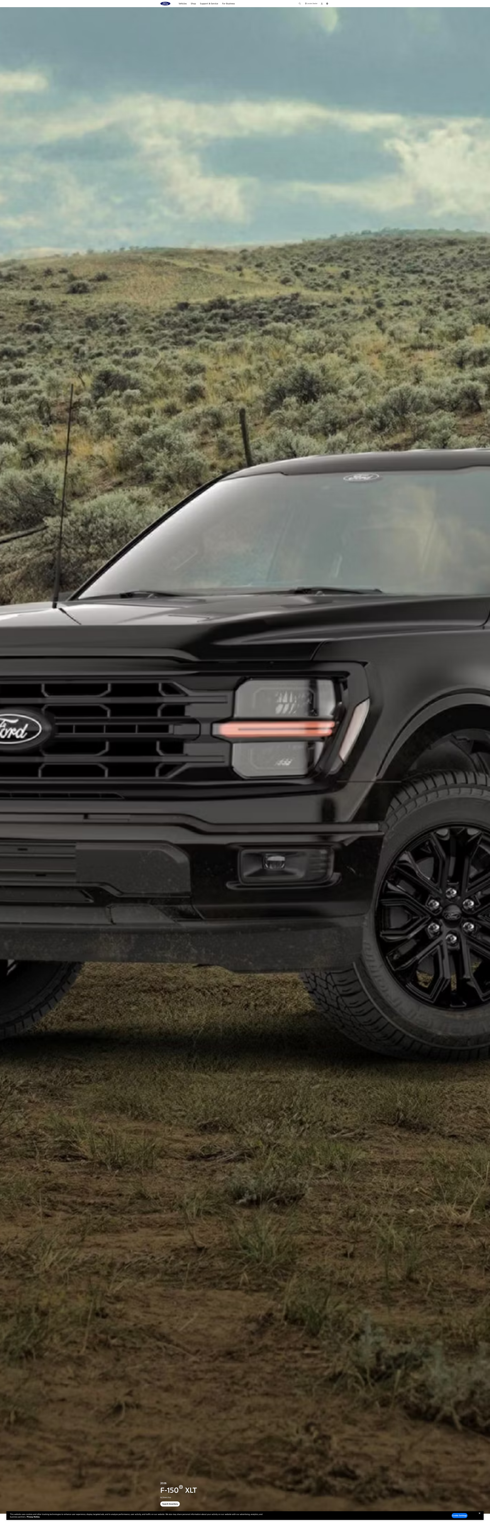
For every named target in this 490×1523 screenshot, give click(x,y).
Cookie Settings (459, 1515)
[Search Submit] (300, 4)
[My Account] (321, 3)
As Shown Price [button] (165, 1497)
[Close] (479, 1515)
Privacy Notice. (33, 1517)
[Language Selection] (327, 3)
